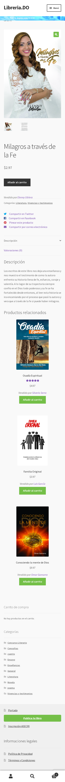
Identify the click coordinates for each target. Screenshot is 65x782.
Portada (13, 710)
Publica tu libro (32, 718)
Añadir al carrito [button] (32, 399)
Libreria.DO (16, 7)
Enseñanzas (14, 665)
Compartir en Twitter (21, 214)
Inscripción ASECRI (19, 726)
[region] (32, 18)
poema (11, 687)
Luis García (39, 483)
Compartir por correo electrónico (28, 227)
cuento (11, 653)
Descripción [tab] (10, 240)
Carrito (50, 773)
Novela (11, 682)
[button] (56, 34)
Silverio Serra (39, 392)
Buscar (32, 776)
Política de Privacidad (20, 753)
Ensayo (11, 659)
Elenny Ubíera (25, 197)
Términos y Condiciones (21, 760)
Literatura (21, 202)
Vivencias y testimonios (40, 202)
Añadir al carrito (17, 182)
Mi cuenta (11, 776)
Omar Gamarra (39, 574)
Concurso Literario (17, 642)
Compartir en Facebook (22, 218)
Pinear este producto (21, 222)
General (12, 670)
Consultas (13, 648)
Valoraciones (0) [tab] (13, 250)
